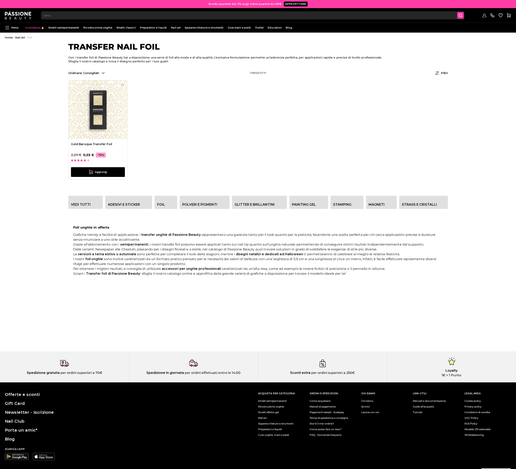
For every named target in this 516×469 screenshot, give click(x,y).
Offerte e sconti (22, 394)
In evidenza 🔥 (34, 27)
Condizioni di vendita (477, 412)
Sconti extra (300, 373)
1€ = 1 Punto (451, 375)
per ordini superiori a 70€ (81, 373)
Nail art (176, 27)
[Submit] (460, 15)
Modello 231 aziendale (477, 429)
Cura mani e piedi (239, 27)
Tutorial (417, 412)
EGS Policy (471, 423)
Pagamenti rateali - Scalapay (327, 412)
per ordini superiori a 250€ (332, 373)
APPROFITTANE (295, 3)
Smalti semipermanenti (63, 27)
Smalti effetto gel (268, 412)
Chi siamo (367, 401)
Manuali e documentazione (429, 401)
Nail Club (14, 421)
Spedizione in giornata (165, 373)
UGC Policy (471, 418)
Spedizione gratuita (43, 373)
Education (275, 27)
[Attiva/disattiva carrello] (508, 15)
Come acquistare (320, 401)
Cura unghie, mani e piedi (273, 435)
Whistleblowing (474, 435)
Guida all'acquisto (423, 406)
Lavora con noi (370, 412)
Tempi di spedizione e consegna (329, 418)
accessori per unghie (180, 269)
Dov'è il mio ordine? (322, 423)
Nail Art (20, 37)
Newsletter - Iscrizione (29, 412)
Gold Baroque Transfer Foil (91, 144)
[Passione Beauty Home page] (18, 15)
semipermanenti (134, 244)
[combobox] (253, 15)
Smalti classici (126, 27)
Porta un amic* (21, 430)
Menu (15, 27)
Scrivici (365, 406)
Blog (289, 27)
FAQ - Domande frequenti (325, 435)
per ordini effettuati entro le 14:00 (212, 373)
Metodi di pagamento (323, 406)
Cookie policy (473, 401)
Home (9, 37)
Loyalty (451, 370)
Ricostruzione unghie (97, 27)
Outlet (259, 27)
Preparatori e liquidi (153, 27)
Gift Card (15, 403)
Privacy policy (473, 406)
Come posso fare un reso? (325, 429)
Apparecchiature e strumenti (204, 27)
